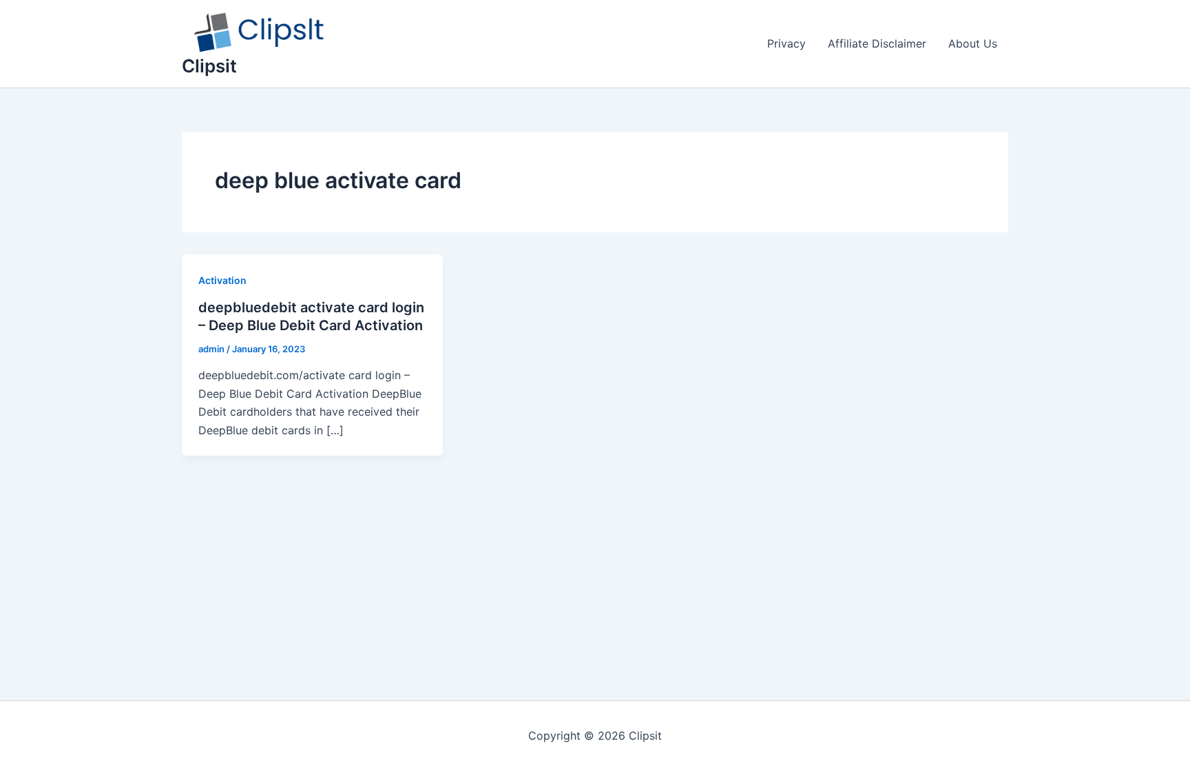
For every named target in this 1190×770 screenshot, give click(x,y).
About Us (972, 43)
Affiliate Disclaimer (877, 43)
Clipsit (209, 66)
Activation (222, 280)
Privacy (786, 43)
